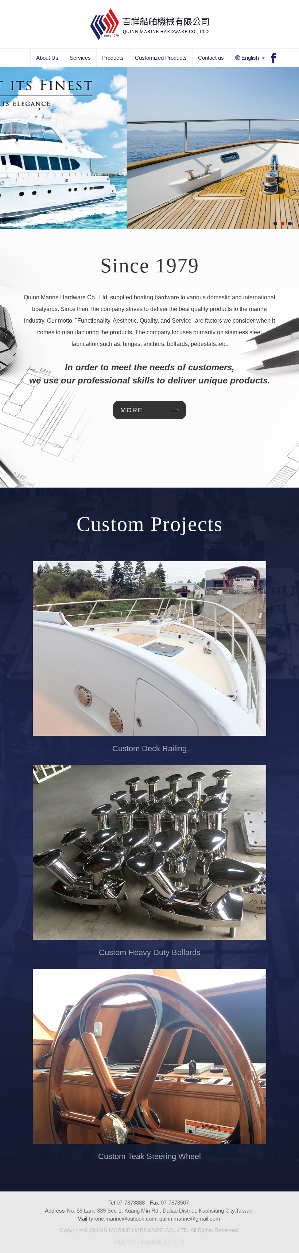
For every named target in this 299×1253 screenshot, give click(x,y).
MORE (131, 410)
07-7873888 (131, 1202)
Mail (82, 1218)
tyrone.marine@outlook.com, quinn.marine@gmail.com (154, 1218)
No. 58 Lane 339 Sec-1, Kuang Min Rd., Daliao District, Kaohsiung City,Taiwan (159, 1210)
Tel (111, 1202)
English (245, 58)
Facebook (273, 58)
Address (55, 1210)
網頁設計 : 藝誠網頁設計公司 (149, 1242)
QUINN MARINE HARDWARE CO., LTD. (149, 24)
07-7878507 (175, 1202)
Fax (154, 1202)
